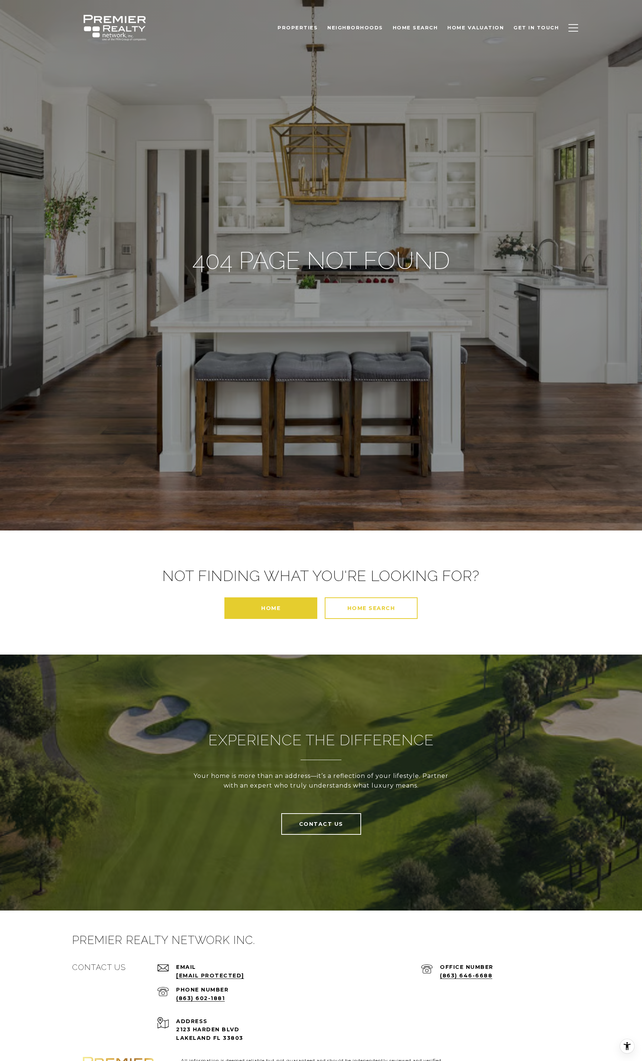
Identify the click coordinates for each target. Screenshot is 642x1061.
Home (271, 608)
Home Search (371, 608)
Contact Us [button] (321, 824)
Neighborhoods (355, 27)
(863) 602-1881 (200, 998)
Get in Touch (536, 27)
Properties (298, 27)
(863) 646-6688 (466, 975)
